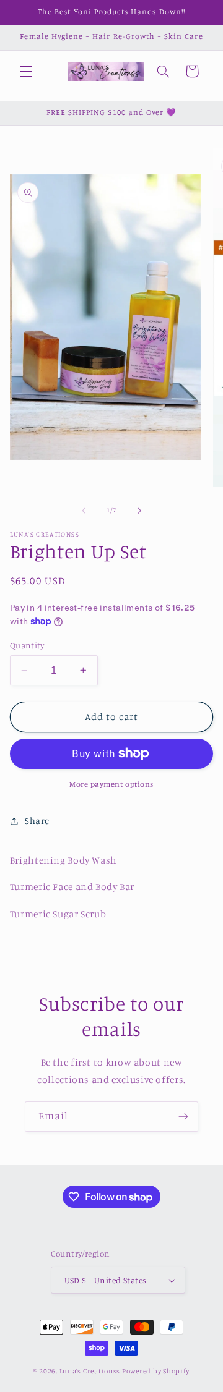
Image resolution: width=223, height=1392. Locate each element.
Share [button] (37, 820)
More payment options (111, 784)
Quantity (27, 645)
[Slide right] (139, 510)
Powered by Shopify (156, 1371)
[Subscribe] (183, 1116)
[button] (26, 71)
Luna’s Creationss (90, 1371)
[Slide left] (83, 510)
